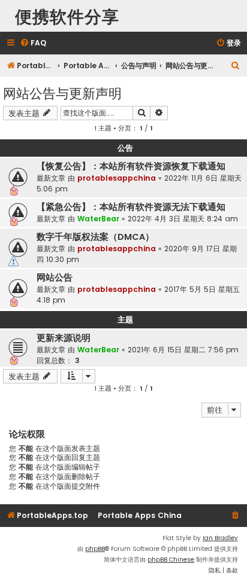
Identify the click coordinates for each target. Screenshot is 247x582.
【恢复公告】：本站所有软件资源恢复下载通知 (131, 166)
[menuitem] (33, 43)
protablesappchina (116, 178)
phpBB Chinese (170, 559)
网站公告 (55, 278)
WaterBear (98, 219)
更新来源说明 (64, 338)
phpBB (95, 548)
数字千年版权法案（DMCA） (95, 237)
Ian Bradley (220, 538)
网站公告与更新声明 (62, 92)
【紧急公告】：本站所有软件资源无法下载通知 (131, 207)
